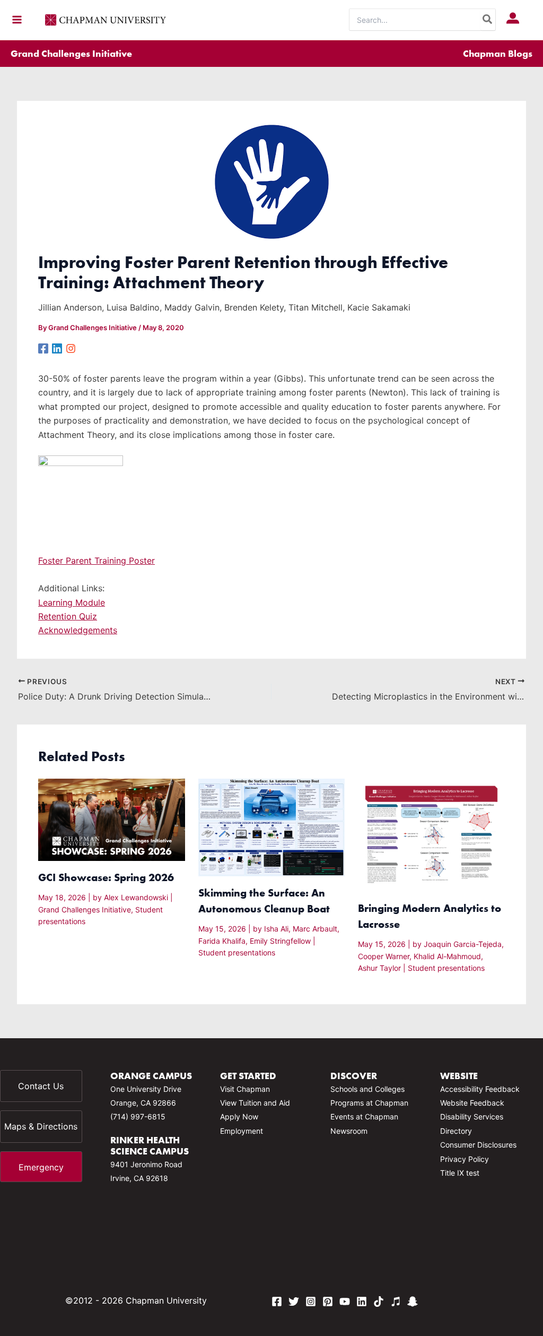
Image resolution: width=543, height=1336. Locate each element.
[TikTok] (378, 1301)
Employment (241, 1130)
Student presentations (236, 952)
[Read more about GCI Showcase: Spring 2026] (111, 819)
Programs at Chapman (369, 1102)
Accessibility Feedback (480, 1088)
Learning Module (71, 602)
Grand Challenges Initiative (71, 53)
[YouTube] (344, 1301)
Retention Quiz (67, 616)
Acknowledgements (77, 630)
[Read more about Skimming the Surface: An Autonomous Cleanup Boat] (271, 826)
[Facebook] (43, 348)
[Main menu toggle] (17, 19)
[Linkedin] (57, 348)
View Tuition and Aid (255, 1102)
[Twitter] (293, 1301)
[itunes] (395, 1301)
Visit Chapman (245, 1088)
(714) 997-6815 (137, 1116)
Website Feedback (472, 1102)
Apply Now (239, 1116)
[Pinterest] (327, 1301)
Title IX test (459, 1172)
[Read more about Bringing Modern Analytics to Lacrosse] (431, 834)
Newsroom (348, 1130)
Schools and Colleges (367, 1088)
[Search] (487, 19)
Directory (456, 1130)
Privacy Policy (464, 1158)
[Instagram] (71, 348)
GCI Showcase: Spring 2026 (106, 877)
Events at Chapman (364, 1116)
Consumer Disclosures (478, 1144)
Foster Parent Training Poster (96, 560)
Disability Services (471, 1116)
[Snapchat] (412, 1301)
